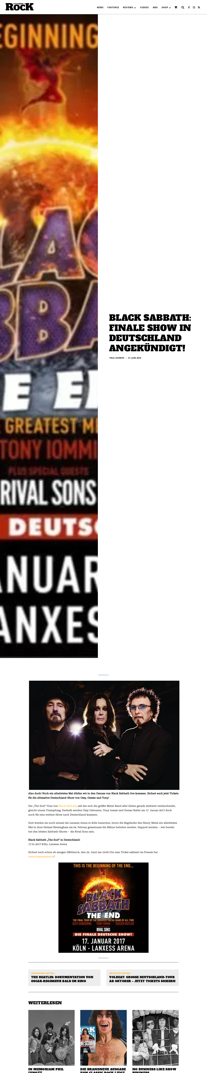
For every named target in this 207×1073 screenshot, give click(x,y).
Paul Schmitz (117, 358)
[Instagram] (193, 7)
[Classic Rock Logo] (19, 6)
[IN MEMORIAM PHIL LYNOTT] (51, 1038)
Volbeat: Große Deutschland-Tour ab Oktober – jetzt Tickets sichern (142, 979)
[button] (183, 7)
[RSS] (199, 7)
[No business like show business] (155, 1038)
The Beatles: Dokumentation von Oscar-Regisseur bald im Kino (62, 979)
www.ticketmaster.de (41, 856)
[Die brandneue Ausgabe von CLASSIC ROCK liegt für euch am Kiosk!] (103, 1038)
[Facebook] (188, 7)
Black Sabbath (68, 805)
